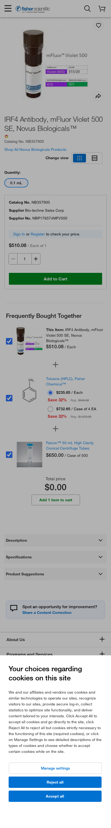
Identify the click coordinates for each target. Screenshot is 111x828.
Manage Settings (55, 768)
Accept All (55, 796)
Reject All (55, 782)
